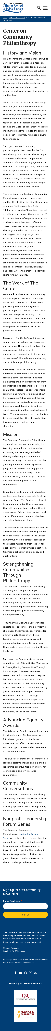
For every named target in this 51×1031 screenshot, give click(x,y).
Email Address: (12, 901)
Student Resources (11, 948)
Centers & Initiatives (17, 18)
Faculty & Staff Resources (14, 951)
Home (5, 18)
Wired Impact (30, 962)
